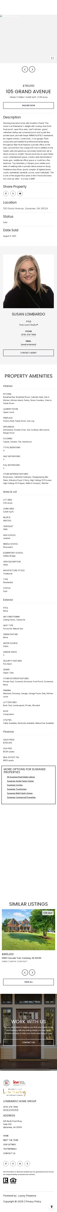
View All (28, 982)
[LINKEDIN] (20, 1163)
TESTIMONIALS (10, 1149)
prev (25, 69)
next (32, 69)
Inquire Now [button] (28, 105)
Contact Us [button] (28, 1042)
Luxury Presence (27, 1195)
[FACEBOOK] (5, 1163)
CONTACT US (9, 1153)
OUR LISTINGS (9, 1144)
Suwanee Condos (15, 785)
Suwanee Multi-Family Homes (20, 793)
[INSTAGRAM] (13, 1163)
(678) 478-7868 (28, 334)
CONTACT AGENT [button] (28, 353)
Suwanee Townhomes (17, 789)
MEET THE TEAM (10, 1140)
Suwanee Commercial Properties (21, 797)
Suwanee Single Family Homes (20, 781)
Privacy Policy (33, 1201)
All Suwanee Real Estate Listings (21, 777)
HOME (6, 1136)
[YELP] (27, 1163)
